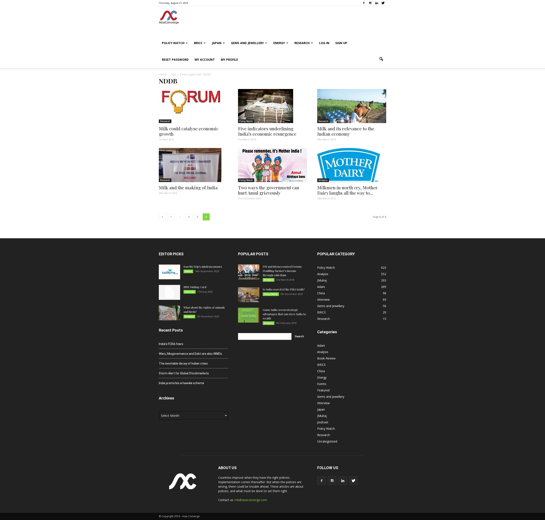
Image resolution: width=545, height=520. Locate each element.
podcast (322, 422)
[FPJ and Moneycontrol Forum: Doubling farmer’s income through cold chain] (248, 271)
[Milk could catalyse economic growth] (193, 101)
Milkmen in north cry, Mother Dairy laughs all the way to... (347, 190)
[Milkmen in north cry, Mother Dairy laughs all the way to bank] (351, 165)
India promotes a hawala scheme (181, 383)
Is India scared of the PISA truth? (284, 289)
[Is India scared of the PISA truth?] (248, 294)
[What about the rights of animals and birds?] (169, 312)
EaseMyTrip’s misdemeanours (203, 266)
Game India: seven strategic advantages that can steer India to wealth (284, 314)
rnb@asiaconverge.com (251, 500)
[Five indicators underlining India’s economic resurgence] (272, 106)
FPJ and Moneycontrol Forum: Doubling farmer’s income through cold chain (282, 271)
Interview (323, 299)
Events (188, 271)
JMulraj (322, 280)
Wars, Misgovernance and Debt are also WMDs (190, 353)
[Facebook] (364, 3)
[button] (381, 59)
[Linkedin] (376, 3)
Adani (321, 287)
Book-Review (326, 358)
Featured (189, 291)
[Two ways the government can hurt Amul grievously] (272, 165)
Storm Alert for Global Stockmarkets (184, 373)
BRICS (198, 43)
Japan (216, 43)
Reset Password (175, 59)
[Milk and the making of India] (193, 165)
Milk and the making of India (188, 187)
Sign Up (341, 43)
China (321, 293)
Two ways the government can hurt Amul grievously (268, 190)
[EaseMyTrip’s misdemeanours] (169, 271)
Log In (324, 43)
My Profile (229, 59)
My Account (205, 59)
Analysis (323, 180)
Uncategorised (327, 441)
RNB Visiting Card (195, 287)
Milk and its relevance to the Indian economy (345, 131)
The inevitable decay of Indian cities (183, 363)
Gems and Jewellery (247, 43)
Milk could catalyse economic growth (188, 131)
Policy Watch (173, 43)
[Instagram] (370, 3)
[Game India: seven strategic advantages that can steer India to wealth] (248, 315)
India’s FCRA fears (171, 344)
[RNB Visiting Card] (169, 292)
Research (302, 43)
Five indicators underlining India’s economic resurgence (267, 131)
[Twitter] (383, 3)
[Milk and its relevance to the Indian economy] (351, 106)
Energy (279, 43)
